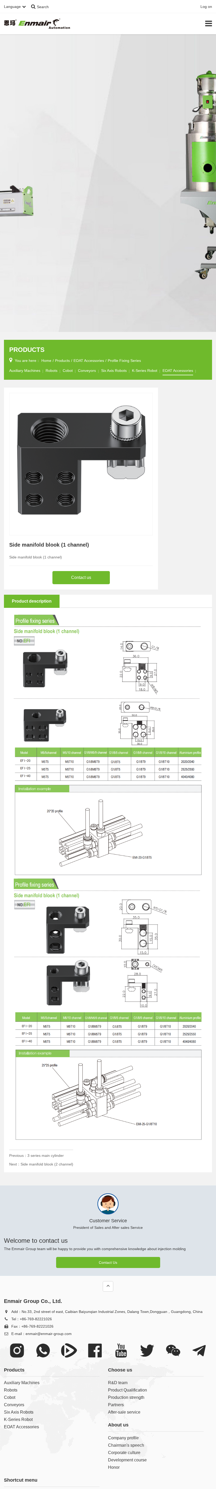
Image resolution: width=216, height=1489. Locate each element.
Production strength (126, 1397)
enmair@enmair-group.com (49, 1334)
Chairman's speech (126, 1445)
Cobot (68, 370)
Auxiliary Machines (24, 370)
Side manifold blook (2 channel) (47, 1164)
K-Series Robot (144, 370)
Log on (206, 6)
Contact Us (108, 1262)
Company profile (123, 1438)
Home (46, 360)
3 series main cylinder (45, 1155)
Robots (51, 370)
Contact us (81, 577)
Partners (116, 1405)
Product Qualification (127, 1390)
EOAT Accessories (88, 360)
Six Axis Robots (114, 370)
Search (43, 7)
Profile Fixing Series (124, 360)
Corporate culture (124, 1452)
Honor (114, 1467)
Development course (127, 1460)
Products (62, 360)
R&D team (117, 1382)
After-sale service (124, 1412)
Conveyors (87, 370)
